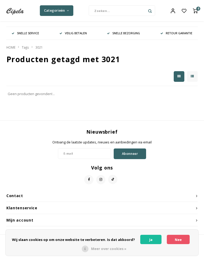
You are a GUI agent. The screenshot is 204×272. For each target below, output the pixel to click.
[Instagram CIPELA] (100, 179)
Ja (150, 239)
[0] (195, 10)
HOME (10, 47)
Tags (25, 47)
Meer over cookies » (108, 248)
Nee (178, 239)
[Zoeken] (149, 10)
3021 (39, 47)
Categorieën (54, 10)
